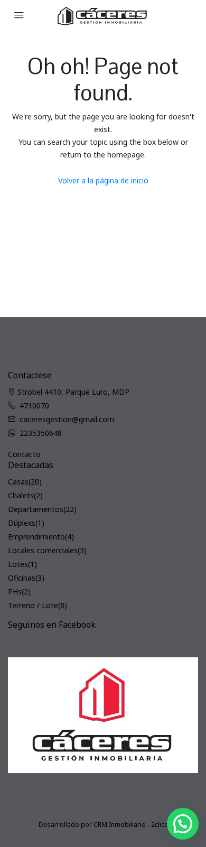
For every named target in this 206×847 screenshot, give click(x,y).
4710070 (34, 406)
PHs (15, 592)
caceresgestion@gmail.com (67, 419)
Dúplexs (21, 523)
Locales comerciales (43, 550)
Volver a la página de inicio (103, 180)
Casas (18, 482)
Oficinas (21, 578)
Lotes (18, 564)
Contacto (24, 454)
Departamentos (35, 509)
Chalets (21, 495)
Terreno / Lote (33, 605)
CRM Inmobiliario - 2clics (130, 824)
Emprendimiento (36, 537)
